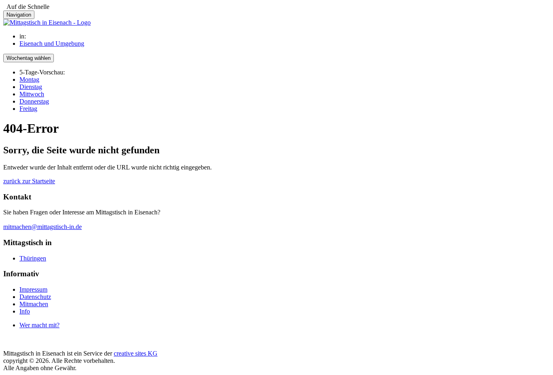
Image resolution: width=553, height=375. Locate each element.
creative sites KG (135, 353)
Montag (29, 79)
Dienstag (30, 86)
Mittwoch (31, 94)
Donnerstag (34, 101)
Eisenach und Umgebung (51, 43)
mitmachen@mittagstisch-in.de (42, 226)
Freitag (28, 108)
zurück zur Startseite (29, 181)
